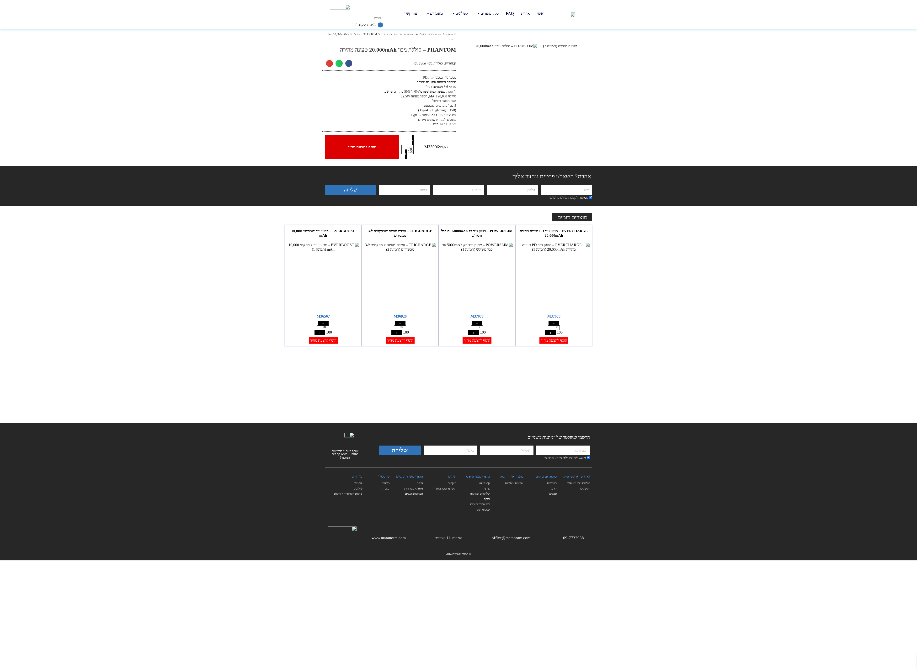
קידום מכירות (435, 34)
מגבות (386, 488)
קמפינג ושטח (482, 509)
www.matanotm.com (389, 538)
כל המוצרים (489, 13)
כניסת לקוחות (366, 24)
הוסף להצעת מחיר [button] (554, 340)
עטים (420, 483)
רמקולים (585, 488)
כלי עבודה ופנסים (480, 504)
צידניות (486, 488)
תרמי (554, 488)
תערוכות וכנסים (414, 493)
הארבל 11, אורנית (448, 538)
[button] (348, 63)
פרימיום (358, 483)
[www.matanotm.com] (409, 537)
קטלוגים (461, 13)
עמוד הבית (450, 34)
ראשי (541, 13)
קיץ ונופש (484, 483)
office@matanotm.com (511, 538)
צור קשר (410, 13)
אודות (525, 13)
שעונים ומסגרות (514, 483)
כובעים (385, 483)
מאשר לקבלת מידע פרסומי (568, 198)
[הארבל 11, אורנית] (466, 537)
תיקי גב (452, 483)
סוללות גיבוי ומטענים (390, 34)
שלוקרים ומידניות (480, 493)
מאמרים (436, 13)
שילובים (358, 488)
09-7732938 (573, 538)
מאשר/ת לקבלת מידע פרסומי (565, 458)
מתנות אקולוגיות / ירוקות (348, 493)
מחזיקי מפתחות (413, 488)
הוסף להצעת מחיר (362, 147)
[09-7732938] (587, 537)
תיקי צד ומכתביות (446, 488)
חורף (487, 499)
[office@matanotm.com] (534, 537)
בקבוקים (552, 483)
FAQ (510, 13)
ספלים (553, 493)
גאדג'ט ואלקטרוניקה (415, 34)
